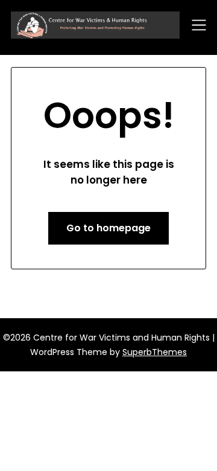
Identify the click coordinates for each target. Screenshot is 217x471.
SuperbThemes (154, 352)
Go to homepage (108, 228)
